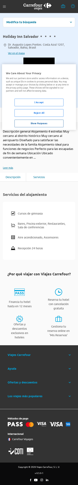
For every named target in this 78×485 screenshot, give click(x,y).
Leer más (8, 167)
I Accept (39, 102)
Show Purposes (39, 123)
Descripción (13, 177)
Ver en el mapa (16, 53)
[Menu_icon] (4, 7)
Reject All (39, 113)
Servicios (39, 177)
